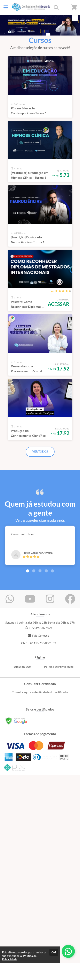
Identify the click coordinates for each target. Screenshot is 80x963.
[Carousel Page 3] (40, 571)
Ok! (53, 952)
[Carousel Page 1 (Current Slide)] (28, 571)
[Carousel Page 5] (52, 571)
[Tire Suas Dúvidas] (68, 951)
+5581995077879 (40, 628)
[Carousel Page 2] (34, 571)
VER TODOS (40, 451)
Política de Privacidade (58, 666)
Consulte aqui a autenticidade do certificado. (40, 692)
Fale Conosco (40, 635)
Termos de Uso (21, 666)
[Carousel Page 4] (46, 571)
